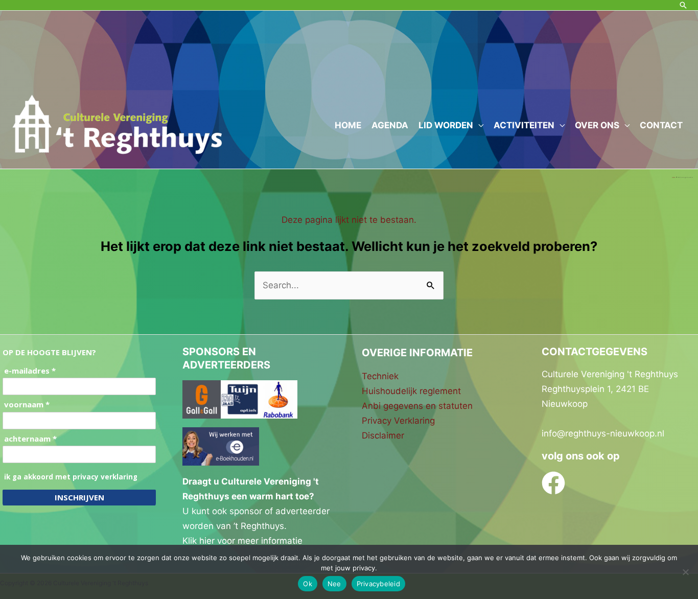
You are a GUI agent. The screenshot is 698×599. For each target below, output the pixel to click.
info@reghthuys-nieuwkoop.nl (603, 433)
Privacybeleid (378, 584)
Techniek (380, 376)
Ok (307, 584)
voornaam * (27, 404)
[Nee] (685, 572)
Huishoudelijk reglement (411, 391)
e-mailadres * (30, 371)
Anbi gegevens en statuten (417, 406)
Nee (334, 584)
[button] (683, 5)
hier (207, 541)
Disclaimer (383, 435)
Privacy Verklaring (398, 421)
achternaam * (30, 439)
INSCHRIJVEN (79, 497)
